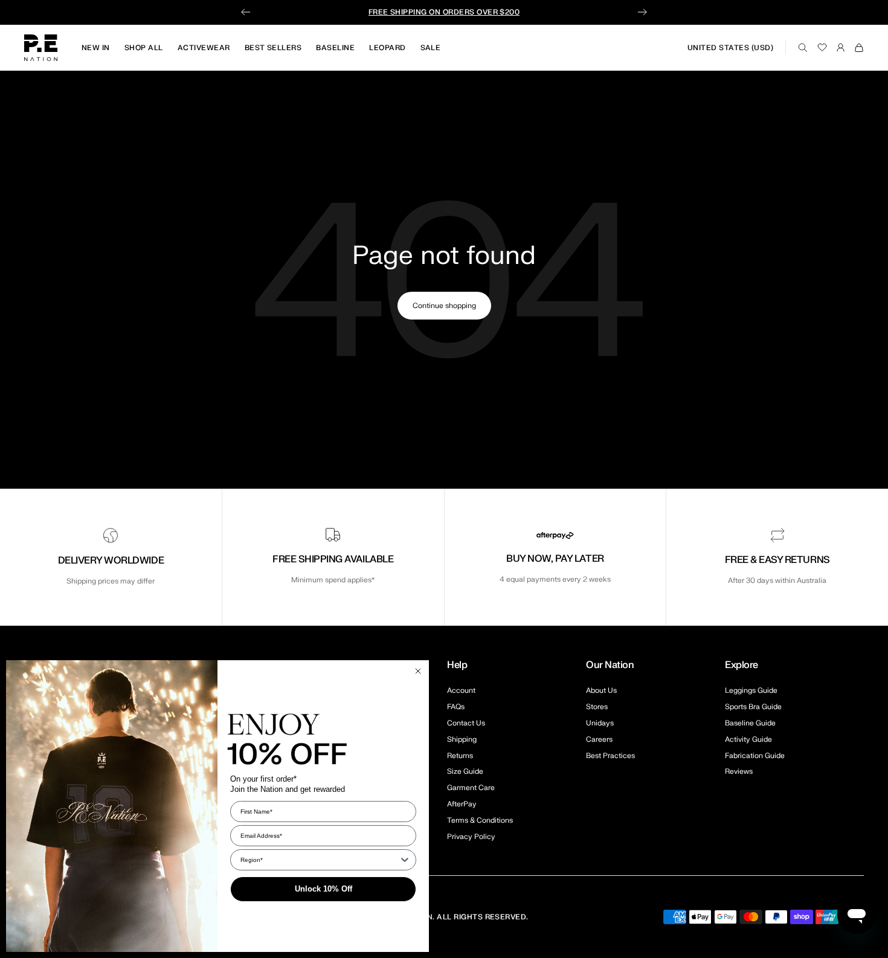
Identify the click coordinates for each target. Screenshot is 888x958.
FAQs (456, 707)
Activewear (204, 48)
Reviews (739, 771)
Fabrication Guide (755, 755)
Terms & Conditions (480, 820)
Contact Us (466, 723)
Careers (599, 739)
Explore (741, 665)
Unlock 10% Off (323, 888)
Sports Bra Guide (753, 707)
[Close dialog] (418, 671)
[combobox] (319, 860)
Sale (430, 48)
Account (461, 690)
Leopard (387, 48)
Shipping (462, 739)
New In (96, 48)
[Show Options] (405, 860)
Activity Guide (748, 739)
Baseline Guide (750, 723)
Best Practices (610, 755)
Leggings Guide (751, 690)
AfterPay (462, 804)
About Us (601, 690)
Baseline (335, 48)
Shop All (143, 48)
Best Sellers (273, 48)
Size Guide (465, 771)
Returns (460, 755)
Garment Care (471, 787)
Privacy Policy (471, 836)
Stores (597, 707)
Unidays (600, 723)
